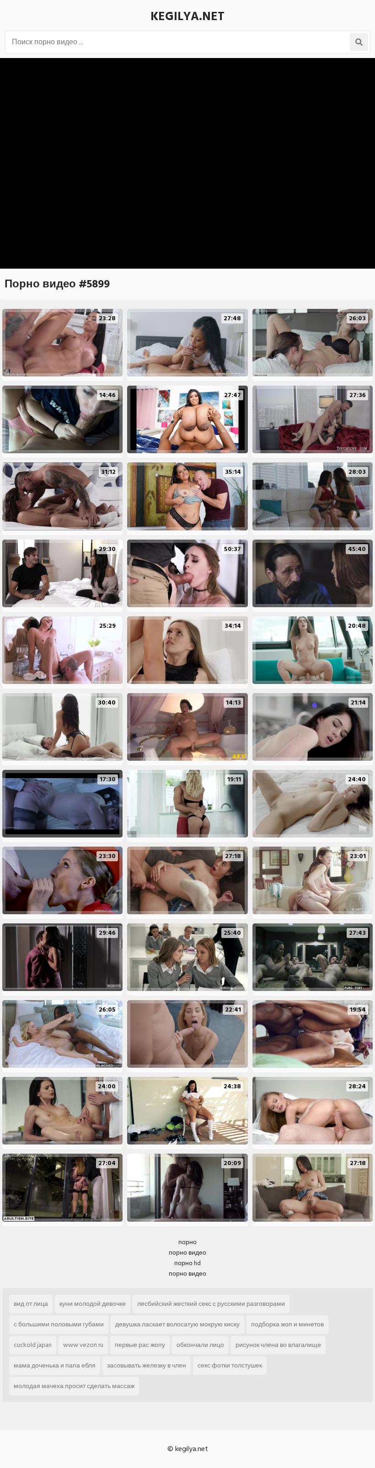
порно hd (187, 1263)
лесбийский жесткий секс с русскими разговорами (211, 1303)
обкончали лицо (200, 1345)
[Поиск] (359, 42)
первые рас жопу (140, 1345)
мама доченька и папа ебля (55, 1365)
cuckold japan (33, 1345)
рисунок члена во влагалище (278, 1345)
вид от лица (31, 1303)
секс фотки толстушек (230, 1365)
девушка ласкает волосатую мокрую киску (177, 1324)
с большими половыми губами (59, 1324)
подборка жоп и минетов (287, 1324)
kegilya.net (187, 16)
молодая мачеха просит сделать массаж (74, 1386)
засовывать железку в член (146, 1365)
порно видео (187, 1252)
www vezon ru (83, 1345)
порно (187, 1242)
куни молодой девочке (92, 1303)
